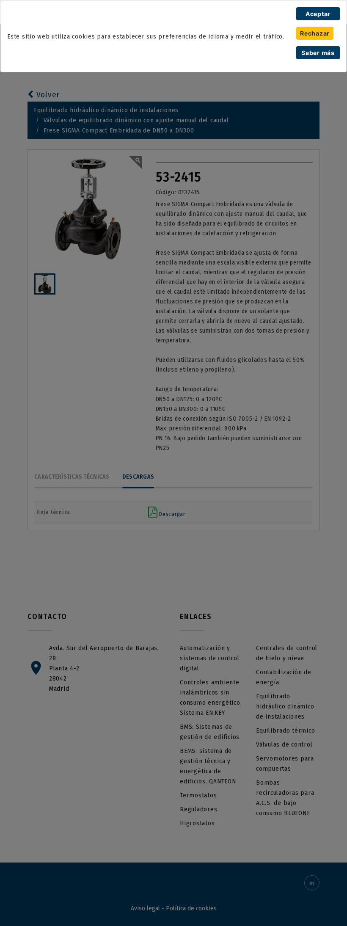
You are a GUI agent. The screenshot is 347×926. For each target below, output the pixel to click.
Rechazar (315, 33)
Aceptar (318, 13)
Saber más (318, 52)
